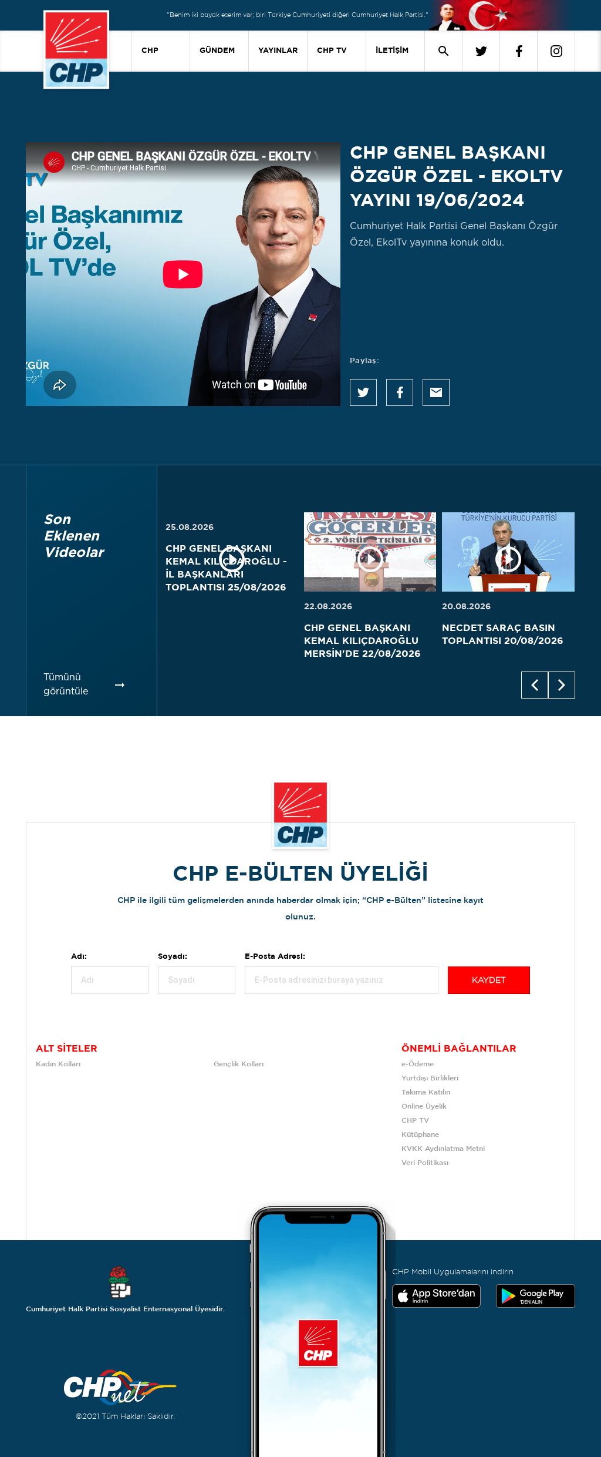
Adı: (79, 957)
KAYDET (489, 980)
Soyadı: (172, 957)
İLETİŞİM (392, 51)
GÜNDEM (217, 51)
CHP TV (332, 51)
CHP (149, 51)
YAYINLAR (278, 51)
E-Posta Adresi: (275, 957)
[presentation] (534, 685)
